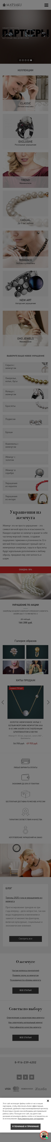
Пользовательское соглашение (31, 1119)
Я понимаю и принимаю (25, 1126)
